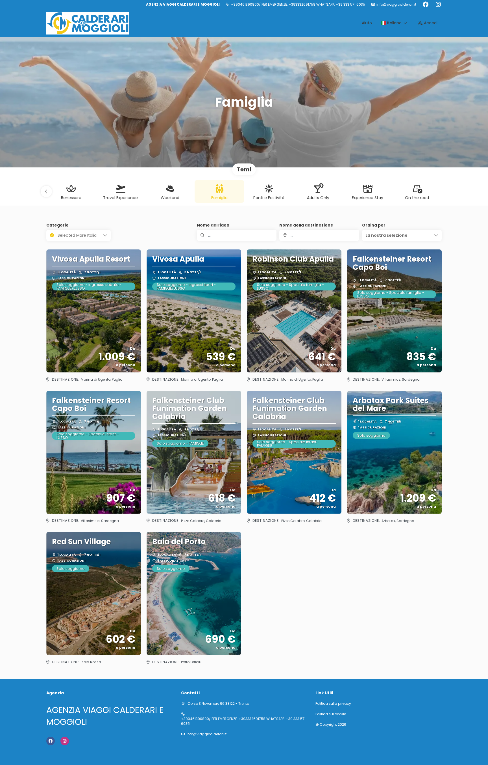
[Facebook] (425, 4)
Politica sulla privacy (333, 703)
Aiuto (367, 23)
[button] (46, 191)
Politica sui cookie (330, 714)
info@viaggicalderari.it (396, 4)
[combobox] (319, 235)
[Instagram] (438, 4)
